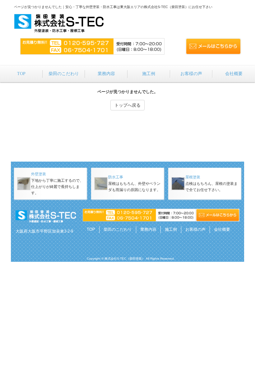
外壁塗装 (38, 174)
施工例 (171, 229)
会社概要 (222, 229)
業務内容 (148, 229)
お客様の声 (195, 229)
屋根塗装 (192, 177)
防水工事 (115, 177)
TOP (91, 229)
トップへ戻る (127, 105)
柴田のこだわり (118, 229)
